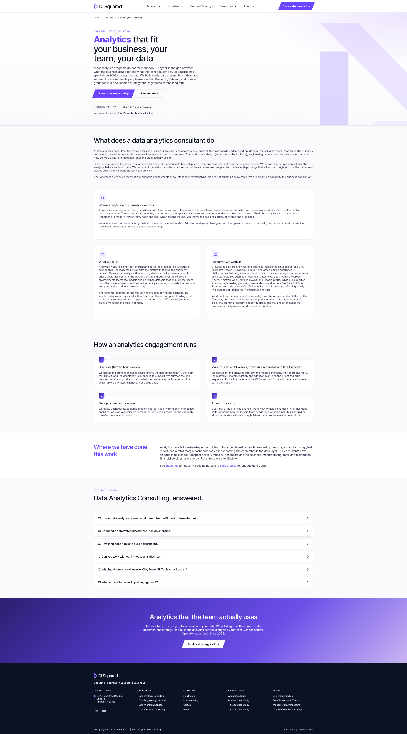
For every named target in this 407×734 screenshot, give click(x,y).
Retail (186, 709)
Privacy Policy (290, 729)
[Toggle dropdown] (159, 6)
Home (97, 18)
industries (172, 465)
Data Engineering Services (152, 700)
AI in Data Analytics (283, 696)
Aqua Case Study (237, 696)
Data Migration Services (151, 704)
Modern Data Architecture (286, 704)
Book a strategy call (295, 6)
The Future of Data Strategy (288, 709)
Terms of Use (306, 729)
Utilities (187, 704)
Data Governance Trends (286, 700)
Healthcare (189, 696)
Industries (173, 6)
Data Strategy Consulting (152, 696)
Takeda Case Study (238, 704)
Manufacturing (190, 700)
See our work (149, 93)
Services (151, 6)
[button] (203, 518)
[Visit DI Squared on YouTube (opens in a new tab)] (104, 711)
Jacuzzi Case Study (238, 709)
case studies (228, 465)
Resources (226, 6)
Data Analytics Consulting (152, 709)
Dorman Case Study (238, 700)
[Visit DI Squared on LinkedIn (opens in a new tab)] (97, 711)
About (247, 6)
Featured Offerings (201, 6)
